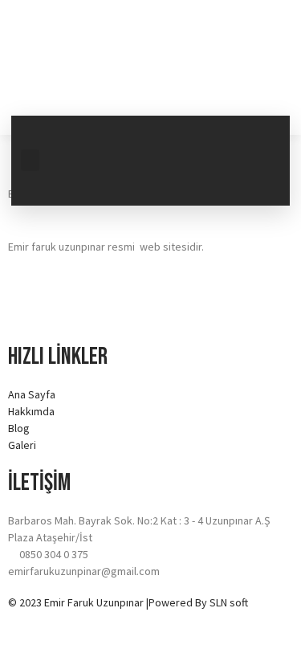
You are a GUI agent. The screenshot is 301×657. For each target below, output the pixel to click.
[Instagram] (258, 181)
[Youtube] (201, 181)
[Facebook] (201, 136)
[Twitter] (258, 136)
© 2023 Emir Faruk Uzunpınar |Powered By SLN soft (128, 602)
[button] (30, 160)
